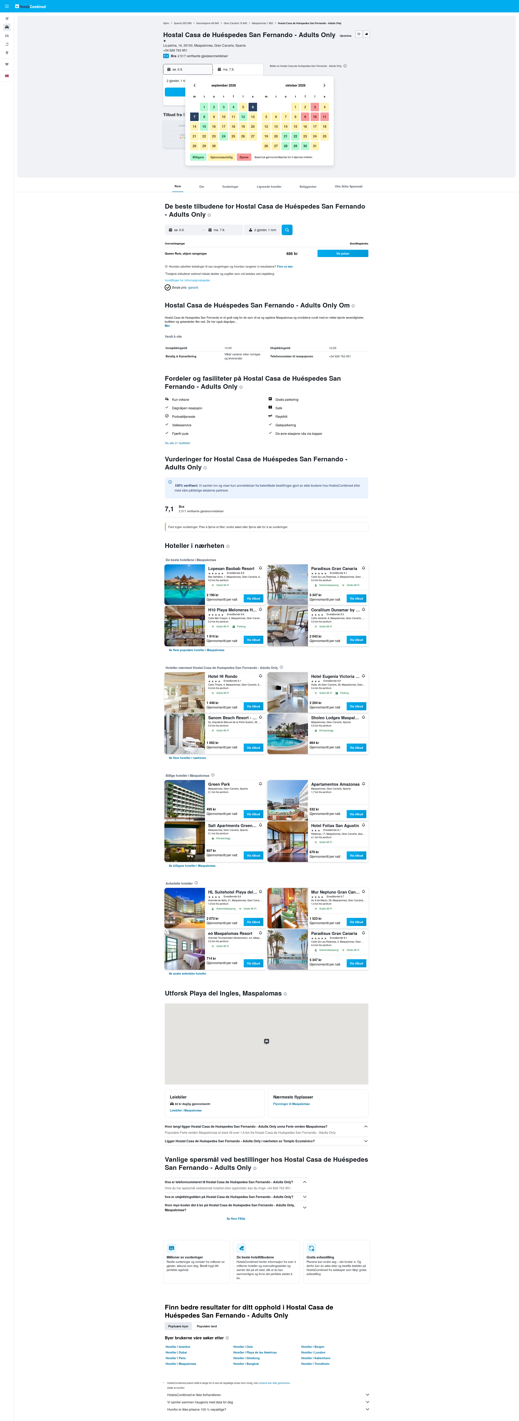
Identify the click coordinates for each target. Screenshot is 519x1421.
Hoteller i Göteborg (246, 1358)
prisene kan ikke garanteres (274, 1383)
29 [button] (204, 146)
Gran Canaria (231, 23)
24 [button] (223, 136)
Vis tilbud (253, 598)
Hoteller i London (313, 1352)
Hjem (166, 23)
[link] (197, 650)
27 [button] (253, 136)
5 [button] (243, 107)
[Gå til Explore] (7, 53)
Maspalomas (259, 23)
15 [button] (204, 126)
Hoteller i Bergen (312, 1347)
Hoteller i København (315, 1358)
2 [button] (214, 107)
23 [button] (214, 136)
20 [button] (253, 126)
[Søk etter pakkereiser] (7, 44)
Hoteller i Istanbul (178, 1347)
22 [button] (204, 136)
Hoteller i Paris (176, 1358)
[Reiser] (7, 64)
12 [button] (243, 116)
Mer (167, 326)
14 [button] (194, 126)
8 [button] (204, 116)
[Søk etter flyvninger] (7, 19)
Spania (178, 23)
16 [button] (214, 126)
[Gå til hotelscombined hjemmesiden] (30, 6)
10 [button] (223, 116)
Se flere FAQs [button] (236, 1218)
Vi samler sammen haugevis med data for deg (200, 1402)
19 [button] (243, 126)
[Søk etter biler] (7, 36)
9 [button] (214, 116)
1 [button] (204, 107)
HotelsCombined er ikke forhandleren (194, 1394)
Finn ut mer (285, 266)
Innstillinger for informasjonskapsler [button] (187, 280)
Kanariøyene (203, 23)
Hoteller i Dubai (176, 1352)
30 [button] (214, 146)
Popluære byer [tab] (178, 1326)
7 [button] (194, 116)
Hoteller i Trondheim (315, 1364)
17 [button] (223, 126)
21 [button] (194, 136)
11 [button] (233, 116)
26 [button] (243, 136)
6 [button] (253, 107)
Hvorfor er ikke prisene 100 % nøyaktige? (196, 1409)
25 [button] (233, 136)
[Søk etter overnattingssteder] (7, 27)
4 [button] (233, 107)
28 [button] (194, 146)
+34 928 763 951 (175, 50)
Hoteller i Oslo (243, 1347)
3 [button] (224, 107)
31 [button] (315, 146)
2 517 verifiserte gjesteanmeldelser (203, 56)
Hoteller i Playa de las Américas (255, 1352)
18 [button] (233, 126)
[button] (6, 6)
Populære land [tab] (207, 1326)
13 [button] (253, 116)
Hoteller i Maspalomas (181, 1364)
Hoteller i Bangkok (246, 1364)
